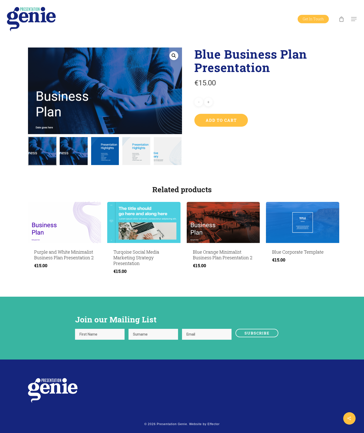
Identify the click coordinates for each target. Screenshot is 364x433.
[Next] (173, 152)
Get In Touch (313, 19)
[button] (173, 55)
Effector (214, 424)
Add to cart (221, 120)
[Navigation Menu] (354, 19)
